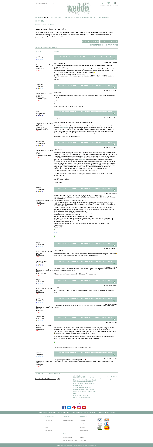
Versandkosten (83, 424)
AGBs (47, 427)
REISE (99, 17)
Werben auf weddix (68, 420)
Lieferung (82, 420)
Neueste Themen (96, 45)
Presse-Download (67, 437)
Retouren (82, 427)
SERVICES (105, 17)
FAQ (81, 434)
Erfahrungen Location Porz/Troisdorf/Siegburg (81, 396)
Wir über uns (49, 420)
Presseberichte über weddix (70, 440)
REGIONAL (53, 17)
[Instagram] (79, 408)
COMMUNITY (39, 21)
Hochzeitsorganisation (50, 47)
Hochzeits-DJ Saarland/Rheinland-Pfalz (82, 386)
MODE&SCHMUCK (88, 17)
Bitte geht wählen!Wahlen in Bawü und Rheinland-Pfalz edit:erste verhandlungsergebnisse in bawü (84, 381)
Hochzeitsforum (50, 24)
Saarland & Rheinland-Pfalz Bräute (84, 378)
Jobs (47, 434)
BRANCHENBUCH (74, 17)
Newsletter (83, 440)
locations (82, 160)
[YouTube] (84, 408)
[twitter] (69, 408)
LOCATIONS (62, 17)
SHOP (46, 17)
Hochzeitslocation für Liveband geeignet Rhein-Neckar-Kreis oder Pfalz (84, 391)
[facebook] (64, 408)
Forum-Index (38, 47)
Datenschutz (49, 430)
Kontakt (82, 437)
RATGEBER (39, 17)
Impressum (48, 424)
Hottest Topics (112, 45)
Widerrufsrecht (84, 430)
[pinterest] (74, 408)
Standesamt (64, 128)
